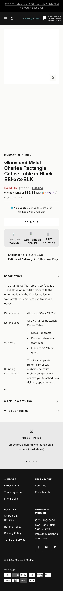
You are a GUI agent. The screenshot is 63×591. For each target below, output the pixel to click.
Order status (12, 485)
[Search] (12, 18)
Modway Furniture (17, 154)
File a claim (11, 498)
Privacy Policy (13, 533)
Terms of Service (14, 539)
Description (13, 276)
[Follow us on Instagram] (47, 547)
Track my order (13, 492)
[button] (31, 192)
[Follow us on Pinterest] (55, 547)
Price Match (42, 492)
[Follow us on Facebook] (39, 547)
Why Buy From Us (16, 411)
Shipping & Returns (18, 401)
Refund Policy (12, 526)
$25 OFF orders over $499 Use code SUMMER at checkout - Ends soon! (32, 6)
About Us (40, 485)
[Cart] (42, 18)
